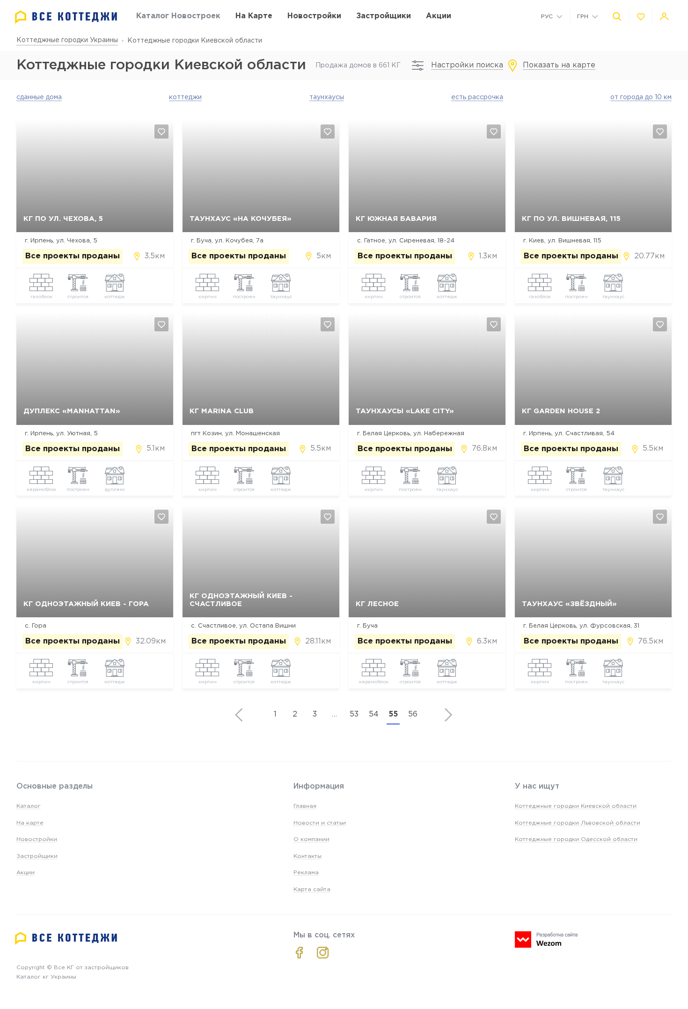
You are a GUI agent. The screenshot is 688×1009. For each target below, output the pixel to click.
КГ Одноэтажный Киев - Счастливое (241, 600)
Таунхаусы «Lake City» (405, 411)
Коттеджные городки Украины (67, 40)
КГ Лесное (377, 604)
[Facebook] (299, 952)
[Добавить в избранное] (161, 131)
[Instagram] (323, 952)
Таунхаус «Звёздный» (569, 604)
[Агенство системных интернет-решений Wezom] (546, 939)
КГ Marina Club (222, 411)
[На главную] (66, 17)
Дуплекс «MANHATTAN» (71, 411)
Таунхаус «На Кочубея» (241, 219)
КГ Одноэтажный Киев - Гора (86, 604)
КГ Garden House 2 (561, 411)
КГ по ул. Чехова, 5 (63, 219)
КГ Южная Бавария (396, 219)
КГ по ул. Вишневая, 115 (571, 219)
